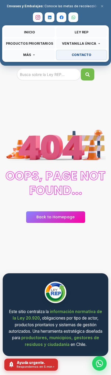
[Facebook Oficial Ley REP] (61, 17)
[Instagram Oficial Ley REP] (38, 17)
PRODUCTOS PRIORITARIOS (29, 43)
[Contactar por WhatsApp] (99, 363)
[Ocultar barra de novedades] (102, 6)
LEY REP (82, 32)
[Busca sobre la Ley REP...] (87, 74)
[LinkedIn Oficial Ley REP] (49, 17)
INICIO (29, 32)
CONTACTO (82, 55)
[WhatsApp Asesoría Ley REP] (73, 17)
